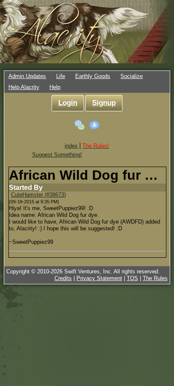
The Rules (155, 278)
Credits (63, 278)
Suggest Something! (57, 154)
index (71, 146)
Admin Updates (27, 76)
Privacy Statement (99, 278)
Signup (104, 103)
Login (67, 103)
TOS (132, 278)
